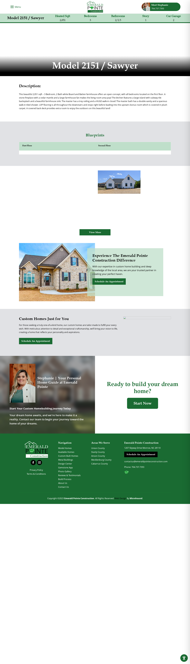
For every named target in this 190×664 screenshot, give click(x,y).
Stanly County (98, 452)
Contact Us (63, 487)
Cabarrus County (99, 464)
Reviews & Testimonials (69, 475)
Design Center (65, 464)
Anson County (98, 456)
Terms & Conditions (36, 474)
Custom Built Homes (68, 456)
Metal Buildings (65, 460)
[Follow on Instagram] (39, 462)
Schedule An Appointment (109, 281)
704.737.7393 (138, 467)
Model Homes (65, 448)
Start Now (143, 403)
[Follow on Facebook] (33, 462)
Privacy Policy (36, 470)
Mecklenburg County (101, 460)
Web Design (120, 498)
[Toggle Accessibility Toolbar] (184, 658)
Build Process (64, 479)
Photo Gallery (64, 472)
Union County (98, 448)
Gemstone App (65, 468)
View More (95, 232)
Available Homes (66, 452)
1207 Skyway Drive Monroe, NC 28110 (142, 447)
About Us (62, 483)
